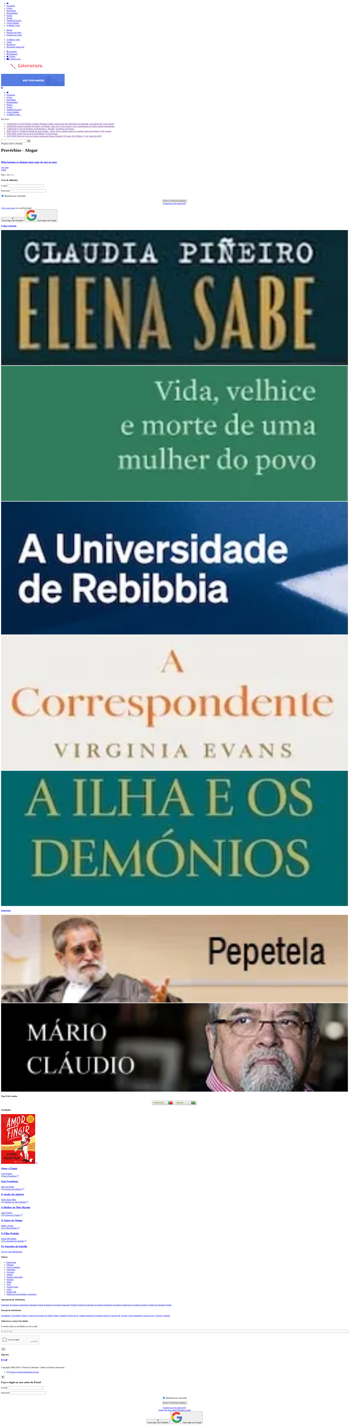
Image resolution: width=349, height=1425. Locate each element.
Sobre (9, 1282)
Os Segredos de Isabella (14, 1246)
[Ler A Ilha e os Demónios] (174, 905)
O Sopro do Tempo (11, 1220)
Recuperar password (15, 47)
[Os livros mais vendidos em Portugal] (163, 1104)
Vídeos (10, 1274)
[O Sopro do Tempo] (12, 1215)
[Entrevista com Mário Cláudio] (174, 1091)
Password (5, 191)
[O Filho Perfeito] (10, 1228)
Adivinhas (11, 1270)
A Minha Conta (13, 25)
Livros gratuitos (13, 1267)
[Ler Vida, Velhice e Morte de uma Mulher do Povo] (174, 500)
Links (9, 1289)
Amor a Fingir (9, 1168)
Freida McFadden (8, 1238)
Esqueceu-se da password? (174, 203)
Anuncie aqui (12, 1287)
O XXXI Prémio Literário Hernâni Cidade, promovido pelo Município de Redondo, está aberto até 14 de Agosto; (60, 124)
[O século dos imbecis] (12, 1189)
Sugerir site (11, 1292)
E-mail (4, 186)
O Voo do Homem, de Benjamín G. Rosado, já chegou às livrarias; (40, 129)
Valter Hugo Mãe (8, 1199)
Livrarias (10, 1272)
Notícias (10, 1279)
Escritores (11, 6)
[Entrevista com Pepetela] (174, 1002)
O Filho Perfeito (10, 1233)
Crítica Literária (8, 226)
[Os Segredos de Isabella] (14, 1241)
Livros (9, 8)
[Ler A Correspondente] (174, 769)
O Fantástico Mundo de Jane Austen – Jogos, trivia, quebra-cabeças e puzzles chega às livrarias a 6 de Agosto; (59, 131)
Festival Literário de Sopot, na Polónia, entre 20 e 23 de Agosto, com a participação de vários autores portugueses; (61, 126)
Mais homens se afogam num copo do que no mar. (29, 162)
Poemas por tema (14, 32)
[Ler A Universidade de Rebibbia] (174, 634)
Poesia (9, 15)
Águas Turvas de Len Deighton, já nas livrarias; (32, 133)
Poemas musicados (15, 1277)
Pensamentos (12, 13)
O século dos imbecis (12, 1194)
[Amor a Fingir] (19, 1163)
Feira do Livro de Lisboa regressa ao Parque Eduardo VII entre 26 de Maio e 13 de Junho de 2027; (54, 136)
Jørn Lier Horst (7, 1187)
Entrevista (6, 910)
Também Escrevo (14, 20)
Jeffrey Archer (7, 1226)
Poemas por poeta (14, 35)
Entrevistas (11, 1262)
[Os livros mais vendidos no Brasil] (186, 1104)
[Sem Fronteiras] (10, 1176)
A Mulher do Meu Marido (15, 1207)
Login (9, 42)
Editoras (10, 1265)
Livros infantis (13, 23)
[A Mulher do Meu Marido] (14, 1202)
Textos (9, 18)
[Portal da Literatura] (22, 68)
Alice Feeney (7, 1213)
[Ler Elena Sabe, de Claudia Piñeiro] (174, 364)
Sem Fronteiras (9, 1181)
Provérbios (11, 11)
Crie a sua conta (8, 208)
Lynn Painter (6, 1173)
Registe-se (11, 44)
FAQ (9, 1284)
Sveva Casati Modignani (11, 1252)
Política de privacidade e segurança (22, 1294)
